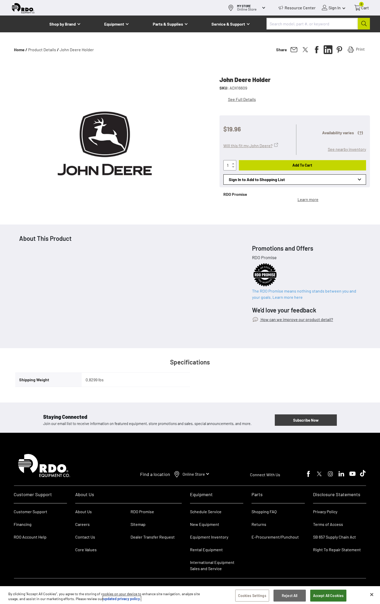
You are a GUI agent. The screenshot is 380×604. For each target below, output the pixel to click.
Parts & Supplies (168, 23)
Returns (259, 524)
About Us (83, 511)
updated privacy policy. (122, 598)
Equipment (114, 23)
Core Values (86, 549)
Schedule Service (206, 511)
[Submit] (364, 23)
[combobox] (318, 23)
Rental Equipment (207, 549)
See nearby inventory (347, 149)
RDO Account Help (30, 536)
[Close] (371, 594)
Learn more (308, 199)
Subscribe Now (305, 420)
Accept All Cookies (328, 595)
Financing (23, 524)
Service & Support (228, 23)
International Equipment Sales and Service (212, 565)
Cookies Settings (252, 595)
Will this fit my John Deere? (247, 145)
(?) (360, 132)
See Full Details (242, 99)
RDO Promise (142, 511)
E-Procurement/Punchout (275, 536)
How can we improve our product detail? (296, 319)
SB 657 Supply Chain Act (334, 536)
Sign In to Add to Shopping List (257, 179)
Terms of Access (328, 524)
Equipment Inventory (209, 536)
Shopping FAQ (264, 511)
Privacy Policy (325, 511)
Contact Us (85, 536)
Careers (82, 524)
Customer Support (30, 511)
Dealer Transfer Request (153, 536)
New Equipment (204, 524)
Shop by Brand (62, 23)
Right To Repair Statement (337, 549)
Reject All (289, 595)
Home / (20, 49)
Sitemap (138, 524)
